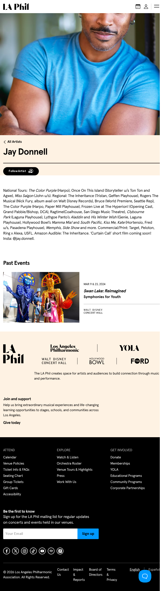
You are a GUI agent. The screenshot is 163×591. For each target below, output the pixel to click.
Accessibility (12, 494)
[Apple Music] (60, 551)
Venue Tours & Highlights (75, 470)
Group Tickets (13, 482)
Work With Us (66, 482)
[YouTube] (42, 551)
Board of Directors (95, 572)
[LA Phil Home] (16, 6)
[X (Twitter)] (15, 551)
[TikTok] (33, 551)
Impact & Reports (79, 575)
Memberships (120, 463)
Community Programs (126, 482)
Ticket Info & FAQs (16, 470)
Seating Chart (13, 476)
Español (154, 570)
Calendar (10, 457)
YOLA (114, 470)
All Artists (14, 142)
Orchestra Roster (69, 463)
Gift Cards (10, 488)
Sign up (88, 534)
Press (61, 476)
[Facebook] (6, 551)
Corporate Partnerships (127, 488)
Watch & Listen (68, 457)
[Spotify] (51, 551)
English (135, 570)
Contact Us (63, 572)
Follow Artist (17, 171)
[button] (156, 7)
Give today (11, 423)
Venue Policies (13, 463)
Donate (115, 457)
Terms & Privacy (112, 575)
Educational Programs (126, 476)
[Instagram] (24, 551)
